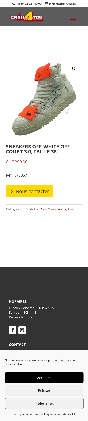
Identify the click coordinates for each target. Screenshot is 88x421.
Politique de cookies (25, 414)
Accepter (44, 377)
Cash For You (35, 209)
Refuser (44, 390)
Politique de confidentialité (58, 414)
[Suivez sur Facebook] (12, 330)
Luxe (71, 209)
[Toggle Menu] (73, 19)
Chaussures (57, 209)
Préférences (44, 403)
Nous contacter (32, 191)
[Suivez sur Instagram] (22, 330)
